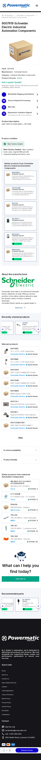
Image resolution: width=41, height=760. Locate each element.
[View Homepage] (16, 6)
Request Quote (27, 750)
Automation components (25, 15)
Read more (19, 308)
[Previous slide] (3, 329)
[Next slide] (38, 329)
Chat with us (20, 579)
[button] (20, 94)
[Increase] (10, 750)
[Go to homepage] (20, 638)
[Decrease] (4, 750)
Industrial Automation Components (14, 17)
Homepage (9, 15)
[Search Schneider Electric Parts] (18, 287)
